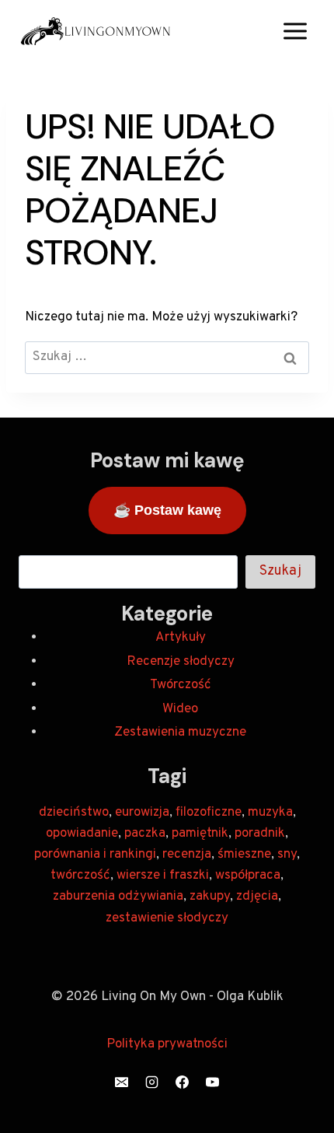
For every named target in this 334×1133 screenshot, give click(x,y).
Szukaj (280, 571)
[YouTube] (213, 1081)
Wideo (180, 709)
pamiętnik (200, 833)
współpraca (247, 875)
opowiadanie (82, 833)
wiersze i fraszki (163, 875)
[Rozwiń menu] (294, 30)
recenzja (186, 854)
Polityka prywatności (167, 1044)
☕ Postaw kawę (167, 510)
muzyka (270, 812)
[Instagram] (151, 1081)
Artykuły (180, 637)
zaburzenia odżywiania (118, 896)
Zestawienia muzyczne (180, 732)
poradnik (260, 833)
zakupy (210, 896)
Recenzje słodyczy (181, 661)
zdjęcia (257, 896)
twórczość (80, 875)
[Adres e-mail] (121, 1081)
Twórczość (180, 685)
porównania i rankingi (95, 854)
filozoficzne (209, 812)
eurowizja (142, 812)
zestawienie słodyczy (167, 918)
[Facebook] (182, 1081)
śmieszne (244, 854)
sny (287, 854)
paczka (144, 833)
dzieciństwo (74, 812)
